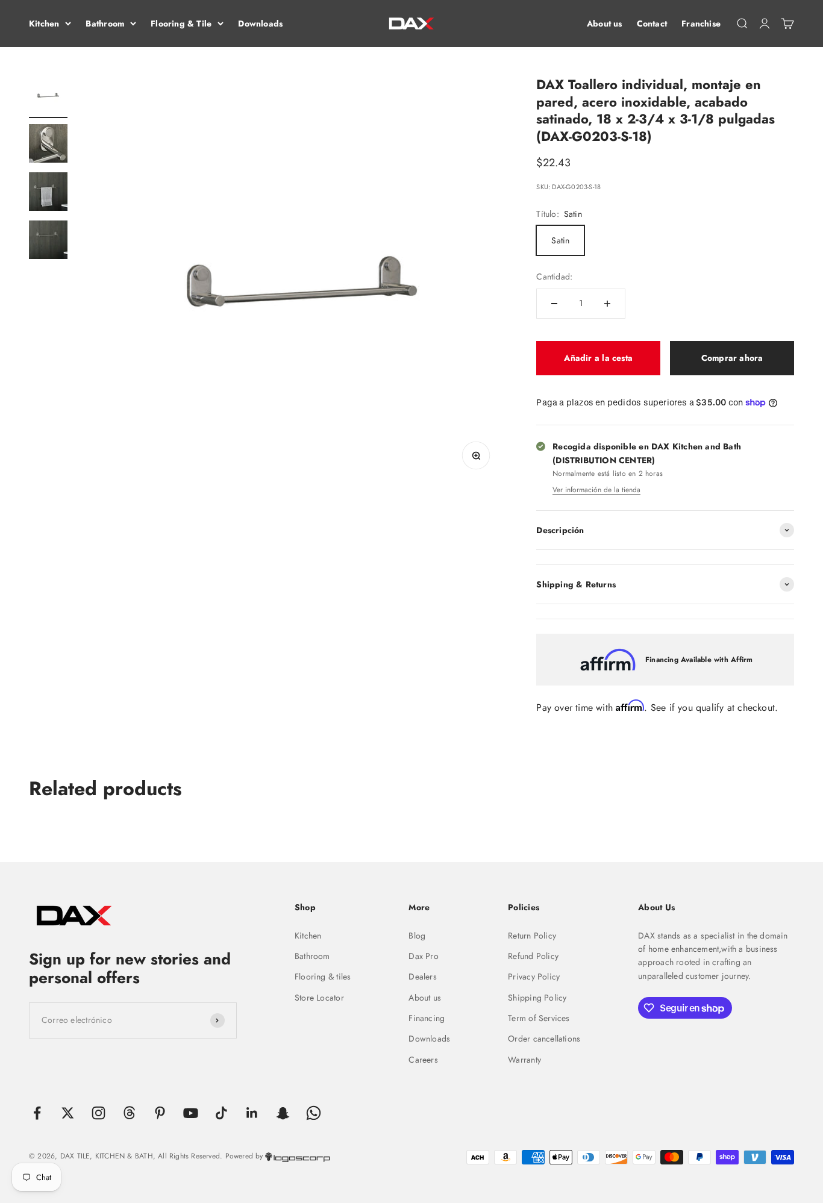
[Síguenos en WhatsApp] (313, 1113)
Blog (416, 936)
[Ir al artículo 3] (48, 193)
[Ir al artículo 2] (48, 145)
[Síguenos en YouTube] (191, 1113)
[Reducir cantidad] (554, 303)
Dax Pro (423, 956)
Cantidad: (554, 276)
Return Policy (532, 936)
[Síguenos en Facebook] (37, 1113)
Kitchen (44, 23)
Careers (422, 1060)
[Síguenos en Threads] (129, 1113)
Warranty (524, 1060)
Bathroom (105, 23)
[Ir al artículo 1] (48, 97)
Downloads (260, 23)
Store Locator (319, 998)
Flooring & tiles (323, 976)
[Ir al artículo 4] (48, 241)
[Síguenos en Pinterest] (160, 1113)
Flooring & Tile (181, 23)
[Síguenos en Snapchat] (283, 1113)
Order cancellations (544, 1039)
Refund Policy (533, 956)
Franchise (701, 23)
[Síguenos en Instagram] (98, 1113)
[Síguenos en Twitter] (68, 1113)
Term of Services (538, 1018)
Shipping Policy (537, 998)
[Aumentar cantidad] (607, 303)
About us (604, 23)
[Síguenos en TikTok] (221, 1113)
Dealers (422, 976)
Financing (426, 1018)
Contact (652, 23)
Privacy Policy (534, 976)
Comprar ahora (732, 358)
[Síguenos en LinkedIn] (252, 1113)
